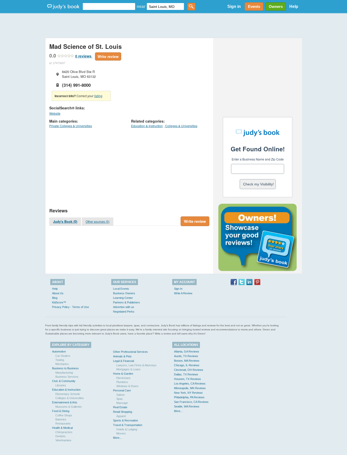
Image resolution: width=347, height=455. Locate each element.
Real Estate (120, 407)
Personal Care (122, 390)
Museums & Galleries (68, 406)
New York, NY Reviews (188, 392)
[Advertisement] (173, 25)
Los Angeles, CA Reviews (190, 383)
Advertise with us (123, 307)
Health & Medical (62, 427)
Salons (120, 394)
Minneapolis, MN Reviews (190, 388)
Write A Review (183, 293)
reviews (83, 55)
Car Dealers (62, 355)
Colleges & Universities (181, 126)
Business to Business (65, 368)
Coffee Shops (63, 415)
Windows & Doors (127, 386)
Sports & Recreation (125, 420)
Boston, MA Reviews (186, 360)
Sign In (178, 288)
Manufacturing (64, 372)
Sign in (234, 6)
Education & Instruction (147, 126)
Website (54, 113)
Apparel (121, 416)
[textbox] (109, 6)
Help (293, 6)
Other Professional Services (130, 351)
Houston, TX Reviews (187, 378)
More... (117, 437)
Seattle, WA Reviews (186, 406)
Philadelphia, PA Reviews (189, 397)
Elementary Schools (67, 393)
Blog (54, 297)
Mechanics (62, 363)
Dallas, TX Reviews (186, 374)
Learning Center (123, 297)
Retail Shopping (122, 411)
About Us (58, 293)
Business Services (66, 376)
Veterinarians (63, 440)
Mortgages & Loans (128, 369)
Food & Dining (60, 411)
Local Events (121, 288)
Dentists (60, 436)
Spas (119, 398)
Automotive (59, 351)
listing (98, 96)
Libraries (60, 385)
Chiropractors (63, 432)
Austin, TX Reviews (186, 356)
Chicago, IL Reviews (186, 365)
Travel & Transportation (127, 425)
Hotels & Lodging (126, 429)
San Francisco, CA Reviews (191, 401)
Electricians (123, 377)
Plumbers (122, 382)
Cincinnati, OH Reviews (188, 369)
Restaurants (63, 423)
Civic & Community (63, 381)
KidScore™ (59, 302)
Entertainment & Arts (64, 402)
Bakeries (60, 419)
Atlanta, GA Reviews (186, 351)
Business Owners (124, 293)
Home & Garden (123, 373)
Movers (121, 433)
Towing (59, 359)
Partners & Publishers (126, 302)
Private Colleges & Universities (70, 126)
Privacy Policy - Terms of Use (70, 307)
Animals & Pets (122, 356)
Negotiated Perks (123, 311)
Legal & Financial (123, 360)
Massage (122, 402)
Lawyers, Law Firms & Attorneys (136, 365)
